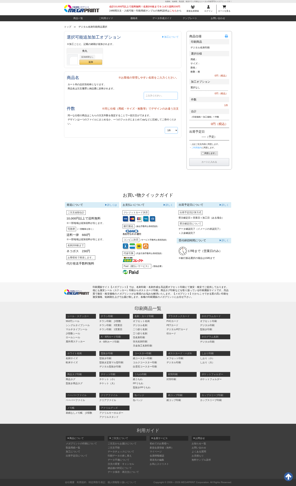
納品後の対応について (120, 468)
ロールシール (73, 337)
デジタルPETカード (177, 329)
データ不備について (118, 459)
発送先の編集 (157, 459)
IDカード (171, 333)
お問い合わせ (218, 18)
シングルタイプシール (78, 325)
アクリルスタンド (109, 417)
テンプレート (190, 18)
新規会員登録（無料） (162, 447)
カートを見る (224, 11)
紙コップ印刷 (173, 400)
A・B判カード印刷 (109, 341)
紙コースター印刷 (142, 358)
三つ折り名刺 (140, 333)
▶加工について (170, 36)
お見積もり (198, 455)
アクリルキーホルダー (111, 412)
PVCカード (172, 321)
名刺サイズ (72, 358)
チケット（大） (107, 383)
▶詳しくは (111, 204)
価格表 (134, 18)
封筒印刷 (171, 379)
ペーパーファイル (75, 400)
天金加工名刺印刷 (142, 345)
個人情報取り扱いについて (122, 482)
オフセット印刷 (208, 321)
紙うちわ (138, 379)
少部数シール (73, 333)
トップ (67, 26)
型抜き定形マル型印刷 (111, 362)
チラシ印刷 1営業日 (110, 329)
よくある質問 (199, 451)
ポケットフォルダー (211, 379)
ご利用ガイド (106, 18)
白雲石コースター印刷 (145, 366)
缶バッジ (138, 400)
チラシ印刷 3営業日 (110, 325)
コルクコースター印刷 (145, 362)
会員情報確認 (157, 455)
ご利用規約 (196, 147)
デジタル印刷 (207, 325)
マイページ (156, 451)
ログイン (208, 11)
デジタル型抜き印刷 (110, 366)
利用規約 (81, 482)
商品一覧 (78, 18)
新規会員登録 (193, 11)
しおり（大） (207, 362)
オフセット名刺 (141, 321)
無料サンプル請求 (201, 459)
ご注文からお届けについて (122, 443)
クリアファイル (107, 400)
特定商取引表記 (97, 482)
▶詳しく (168, 204)
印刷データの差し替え (120, 455)
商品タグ (70, 379)
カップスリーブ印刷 (211, 400)
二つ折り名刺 (140, 329)
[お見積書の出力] (227, 36)
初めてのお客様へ (159, 443)
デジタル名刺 (140, 325)
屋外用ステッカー (75, 341)
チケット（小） (107, 379)
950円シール (72, 321)
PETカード (172, 325)
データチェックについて (121, 451)
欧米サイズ (72, 362)
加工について (73, 451)
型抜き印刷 (206, 329)
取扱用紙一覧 (73, 447)
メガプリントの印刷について (81, 443)
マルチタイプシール (76, 329)
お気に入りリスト (159, 464)
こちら (173, 10)
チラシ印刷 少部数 (110, 321)
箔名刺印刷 (139, 337)
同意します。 (210, 153)
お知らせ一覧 (199, 443)
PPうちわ (138, 383)
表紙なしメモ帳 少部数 (79, 412)
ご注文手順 (114, 447)
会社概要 (70, 482)
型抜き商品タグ (74, 383)
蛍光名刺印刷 (140, 341)
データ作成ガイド (162, 18)
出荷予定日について (76, 455)
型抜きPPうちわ (141, 387)
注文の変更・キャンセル (121, 464)
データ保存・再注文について (123, 472)
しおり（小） (207, 358)
